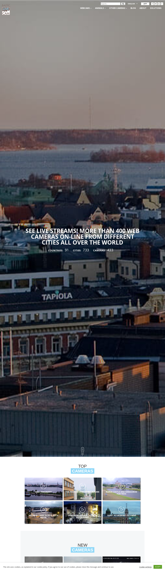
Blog (133, 8)
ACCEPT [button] (158, 567)
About (143, 8)
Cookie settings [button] (145, 567)
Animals (99, 8)
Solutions (155, 8)
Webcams (85, 8)
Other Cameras (117, 8)
